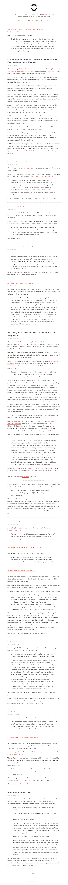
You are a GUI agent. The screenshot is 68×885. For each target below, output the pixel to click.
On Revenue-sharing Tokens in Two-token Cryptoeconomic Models (32, 61)
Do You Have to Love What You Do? (20, 247)
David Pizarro (33, 383)
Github (36, 20)
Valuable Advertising (19, 792)
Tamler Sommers (47, 383)
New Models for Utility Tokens (27, 151)
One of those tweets (27, 487)
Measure (46, 14)
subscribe (25, 476)
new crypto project (26, 168)
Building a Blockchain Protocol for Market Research (25, 29)
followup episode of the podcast (40, 468)
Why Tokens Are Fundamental (17, 162)
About (43, 20)
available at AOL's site (23, 784)
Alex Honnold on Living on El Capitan (20, 283)
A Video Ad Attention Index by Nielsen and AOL (23, 737)
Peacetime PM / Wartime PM (17, 522)
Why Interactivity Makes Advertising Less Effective (24, 547)
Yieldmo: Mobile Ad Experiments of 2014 (21, 570)
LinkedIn (29, 20)
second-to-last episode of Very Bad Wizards (25, 342)
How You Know (12, 712)
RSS (48, 20)
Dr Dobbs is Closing (14, 642)
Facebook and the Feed (15, 207)
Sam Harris (21, 344)
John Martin (25, 14)
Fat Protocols (51, 198)
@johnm (21, 20)
